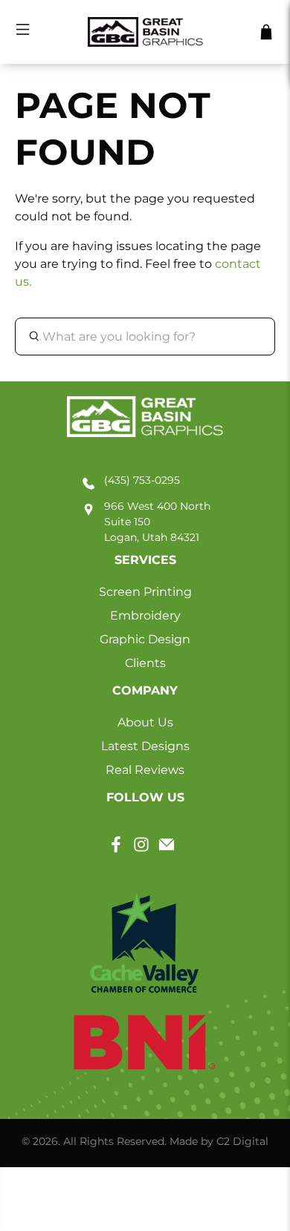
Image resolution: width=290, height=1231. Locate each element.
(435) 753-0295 (142, 480)
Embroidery (145, 615)
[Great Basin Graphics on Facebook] (116, 849)
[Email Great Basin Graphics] (166, 849)
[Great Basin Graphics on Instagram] (141, 849)
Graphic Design (145, 639)
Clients (145, 663)
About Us (145, 722)
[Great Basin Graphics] (145, 32)
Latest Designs (145, 746)
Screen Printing (145, 592)
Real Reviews (145, 770)
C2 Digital (242, 1141)
